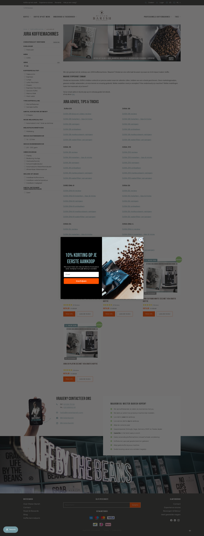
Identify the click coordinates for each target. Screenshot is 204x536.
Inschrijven (81, 281)
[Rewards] (10, 529)
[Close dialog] (141, 240)
